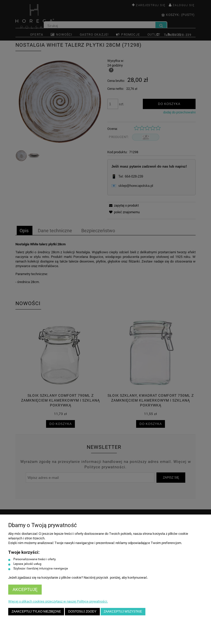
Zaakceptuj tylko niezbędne (36, 611)
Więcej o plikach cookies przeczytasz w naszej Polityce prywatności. (58, 601)
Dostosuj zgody (82, 611)
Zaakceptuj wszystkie (123, 611)
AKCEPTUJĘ (25, 589)
